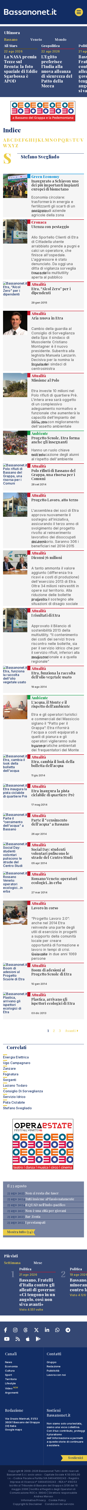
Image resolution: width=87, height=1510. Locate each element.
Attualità (38, 284)
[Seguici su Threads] (25, 1330)
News (8, 1362)
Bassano (10, 39)
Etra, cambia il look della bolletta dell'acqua (52, 763)
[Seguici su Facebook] (5, 1330)
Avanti (70, 1030)
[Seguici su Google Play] (38, 1339)
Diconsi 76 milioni (46, 557)
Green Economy (45, 176)
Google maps (13, 1429)
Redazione (53, 1366)
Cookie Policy (57, 1500)
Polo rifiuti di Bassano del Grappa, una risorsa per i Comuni (53, 474)
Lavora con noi (56, 1374)
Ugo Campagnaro (16, 1063)
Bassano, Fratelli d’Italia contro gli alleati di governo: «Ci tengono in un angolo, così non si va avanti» (37, 1292)
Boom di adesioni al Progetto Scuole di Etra (51, 972)
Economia (11, 1366)
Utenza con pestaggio (50, 226)
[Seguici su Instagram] (15, 1330)
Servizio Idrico (14, 1097)
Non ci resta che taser (42, 1193)
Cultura (10, 1370)
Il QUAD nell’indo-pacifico (45, 1205)
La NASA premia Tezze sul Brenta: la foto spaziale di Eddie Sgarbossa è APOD (20, 69)
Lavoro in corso (44, 907)
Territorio (11, 1379)
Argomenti (11, 1392)
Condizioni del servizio (59, 1504)
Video (11, 1388)
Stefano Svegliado (17, 1108)
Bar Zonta (32, 1216)
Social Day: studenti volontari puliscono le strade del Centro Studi (51, 853)
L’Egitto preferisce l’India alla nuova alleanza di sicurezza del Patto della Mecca (56, 71)
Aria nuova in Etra (47, 318)
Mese (38, 1262)
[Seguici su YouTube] (7, 1339)
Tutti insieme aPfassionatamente (49, 1199)
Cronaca (38, 222)
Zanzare (9, 1068)
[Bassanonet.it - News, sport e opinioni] (43, 11)
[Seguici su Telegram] (68, 1330)
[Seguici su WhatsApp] (57, 1330)
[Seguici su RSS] (18, 1339)
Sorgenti (9, 1080)
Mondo (60, 39)
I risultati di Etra (45, 615)
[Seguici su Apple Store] (28, 1339)
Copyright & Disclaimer (27, 1504)
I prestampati (35, 1222)
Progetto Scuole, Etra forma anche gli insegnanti (55, 439)
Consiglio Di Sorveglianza (23, 1091)
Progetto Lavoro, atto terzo (54, 499)
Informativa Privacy (33, 1500)
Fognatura (10, 1074)
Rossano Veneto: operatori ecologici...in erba (54, 880)
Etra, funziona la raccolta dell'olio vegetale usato (53, 675)
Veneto (36, 39)
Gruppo (51, 1362)
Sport (8, 1374)
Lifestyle (10, 1383)
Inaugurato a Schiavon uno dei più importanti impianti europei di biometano (55, 185)
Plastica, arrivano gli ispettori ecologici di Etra (53, 1001)
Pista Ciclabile (14, 1102)
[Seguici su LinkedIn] (47, 1330)
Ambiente (39, 433)
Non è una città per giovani (45, 1211)
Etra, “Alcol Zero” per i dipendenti (51, 290)
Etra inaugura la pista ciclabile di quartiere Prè (52, 792)
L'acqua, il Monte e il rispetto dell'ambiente (50, 704)
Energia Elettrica (16, 1057)
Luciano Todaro (15, 1085)
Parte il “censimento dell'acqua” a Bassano (50, 822)
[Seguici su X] (36, 1330)
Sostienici (75, 1458)
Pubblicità (53, 1370)
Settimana (12, 1262)
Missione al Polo (45, 380)
